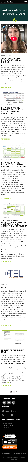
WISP (4, 429)
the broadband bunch (8, 2)
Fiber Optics (5, 427)
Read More (5, 87)
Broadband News (7, 423)
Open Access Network (8, 431)
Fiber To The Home (7, 425)
